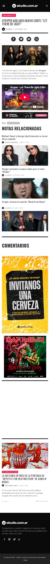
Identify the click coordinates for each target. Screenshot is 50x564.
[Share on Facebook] (13, 39)
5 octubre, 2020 (18, 175)
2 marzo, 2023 (24, 142)
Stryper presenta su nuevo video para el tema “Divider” (23, 170)
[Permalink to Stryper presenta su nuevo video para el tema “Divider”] (25, 188)
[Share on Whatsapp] (36, 39)
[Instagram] (9, 539)
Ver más (5, 501)
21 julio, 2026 (23, 485)
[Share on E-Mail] (29, 39)
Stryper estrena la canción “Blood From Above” (24, 201)
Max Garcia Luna (11, 485)
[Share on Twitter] (21, 39)
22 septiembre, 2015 (20, 29)
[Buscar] (4, 6)
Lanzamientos (9, 15)
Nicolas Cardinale (11, 142)
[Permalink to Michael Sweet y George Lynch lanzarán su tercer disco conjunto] (25, 155)
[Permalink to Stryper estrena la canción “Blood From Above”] (25, 221)
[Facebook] (4, 539)
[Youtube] (19, 539)
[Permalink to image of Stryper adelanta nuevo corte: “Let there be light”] (25, 55)
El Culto (8, 175)
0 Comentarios (43, 501)
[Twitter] (14, 539)
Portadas (14, 472)
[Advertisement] (25, 409)
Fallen (10, 123)
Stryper (16, 123)
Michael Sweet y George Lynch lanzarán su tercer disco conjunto (25, 137)
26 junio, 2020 (17, 208)
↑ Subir (25, 560)
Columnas (5, 472)
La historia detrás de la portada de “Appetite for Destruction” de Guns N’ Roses (24, 479)
